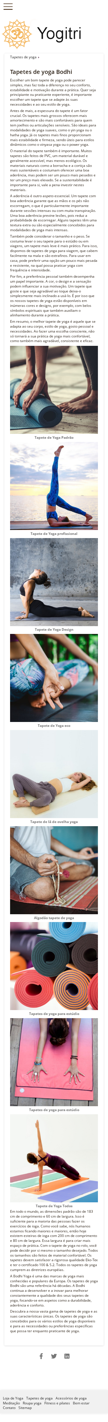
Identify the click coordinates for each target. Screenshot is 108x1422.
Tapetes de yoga (23, 57)
